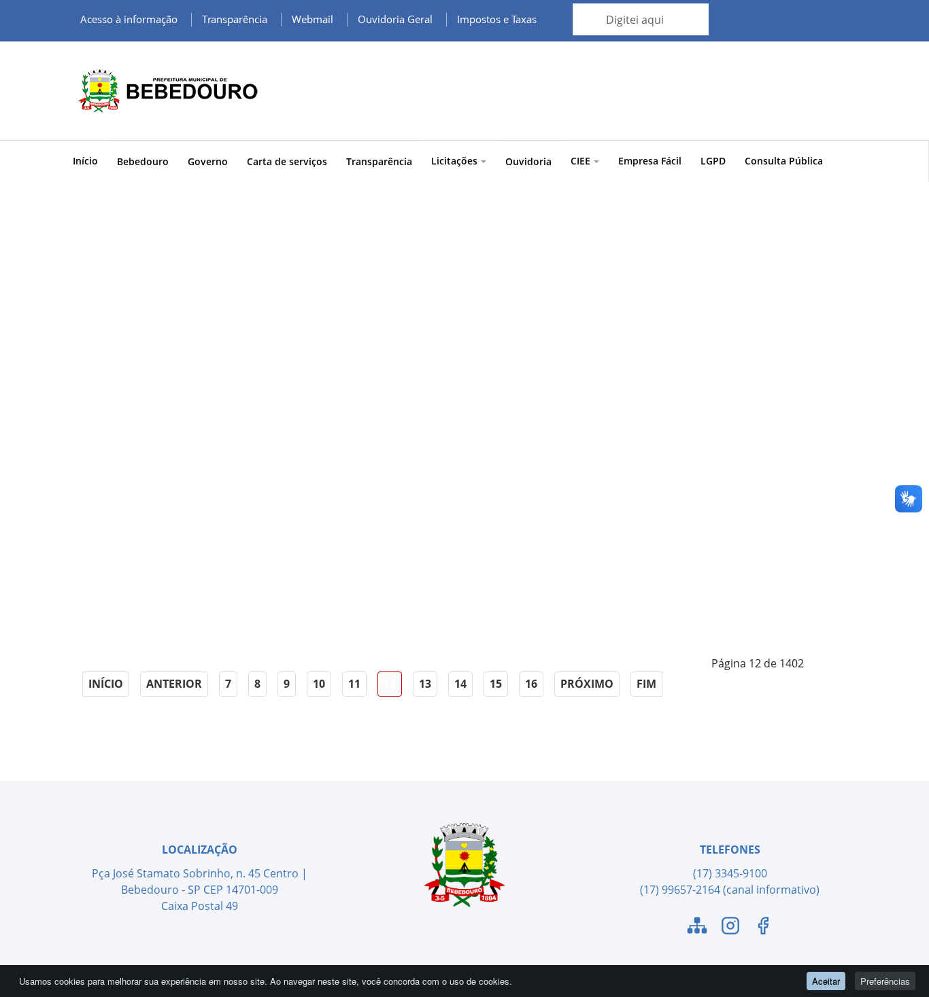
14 (460, 683)
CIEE (580, 160)
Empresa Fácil (649, 160)
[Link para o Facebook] (763, 927)
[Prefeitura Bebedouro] (165, 91)
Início (85, 160)
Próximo (586, 683)
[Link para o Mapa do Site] (697, 927)
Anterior (174, 683)
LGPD (713, 160)
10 (319, 683)
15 (496, 683)
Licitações (454, 160)
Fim (646, 683)
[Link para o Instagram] (730, 927)
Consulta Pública (784, 160)
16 (531, 683)
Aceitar (826, 981)
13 (425, 683)
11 (354, 683)
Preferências (885, 981)
